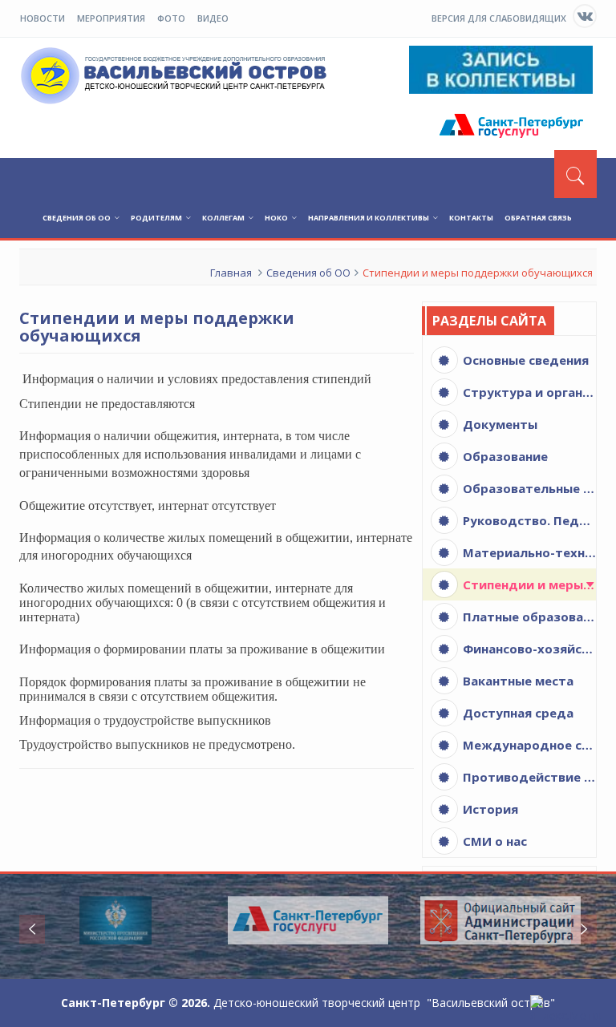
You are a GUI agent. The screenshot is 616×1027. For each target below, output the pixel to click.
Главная (231, 272)
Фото (171, 18)
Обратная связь (538, 217)
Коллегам (223, 217)
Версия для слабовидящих (499, 18)
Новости (42, 18)
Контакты (471, 217)
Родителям (156, 217)
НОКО (276, 217)
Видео (213, 18)
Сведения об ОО (77, 217)
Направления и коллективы (368, 217)
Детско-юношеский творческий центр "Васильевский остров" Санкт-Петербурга (176, 76)
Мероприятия (111, 18)
